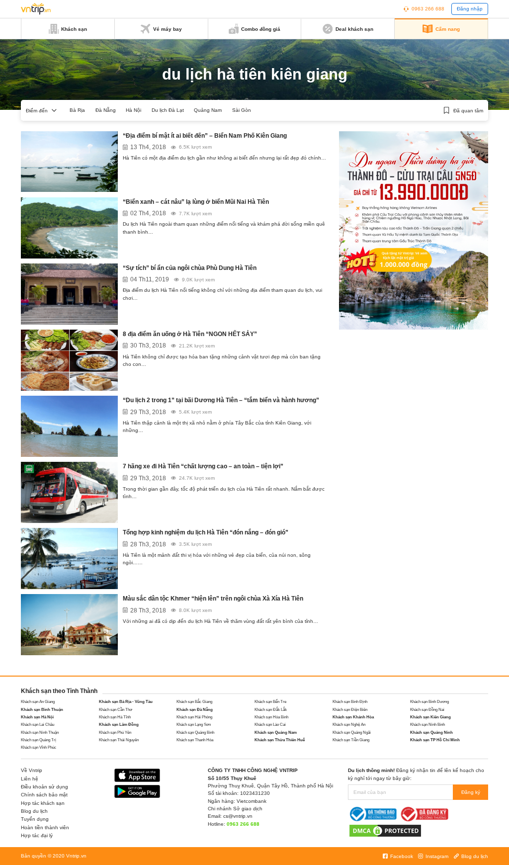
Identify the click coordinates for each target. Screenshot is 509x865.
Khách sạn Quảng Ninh (431, 732)
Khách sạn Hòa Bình (271, 717)
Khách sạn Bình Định (350, 701)
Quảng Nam (208, 110)
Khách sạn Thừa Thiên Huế (279, 740)
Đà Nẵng (105, 110)
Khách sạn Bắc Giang (194, 701)
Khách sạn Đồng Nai (427, 709)
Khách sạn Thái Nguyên (119, 740)
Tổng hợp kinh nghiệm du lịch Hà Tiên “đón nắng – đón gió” (205, 532)
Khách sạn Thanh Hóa (194, 740)
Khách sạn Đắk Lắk (270, 709)
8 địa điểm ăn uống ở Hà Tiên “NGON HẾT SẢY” (190, 334)
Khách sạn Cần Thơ (115, 709)
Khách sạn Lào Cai (270, 724)
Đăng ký (470, 792)
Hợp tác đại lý (37, 835)
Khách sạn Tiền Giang (351, 740)
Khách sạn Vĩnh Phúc (38, 747)
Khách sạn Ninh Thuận (40, 732)
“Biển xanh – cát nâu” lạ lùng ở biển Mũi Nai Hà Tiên (196, 201)
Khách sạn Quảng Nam (275, 732)
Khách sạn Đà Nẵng (194, 709)
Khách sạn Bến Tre (270, 701)
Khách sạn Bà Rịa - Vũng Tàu (126, 701)
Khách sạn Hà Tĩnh (115, 717)
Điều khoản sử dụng (44, 786)
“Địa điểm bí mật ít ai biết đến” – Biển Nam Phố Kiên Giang (205, 135)
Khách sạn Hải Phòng (194, 717)
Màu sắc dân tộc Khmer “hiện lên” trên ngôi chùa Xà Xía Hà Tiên (213, 598)
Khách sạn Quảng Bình (195, 732)
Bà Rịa (77, 110)
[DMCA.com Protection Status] (385, 830)
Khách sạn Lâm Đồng (119, 724)
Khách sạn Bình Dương (429, 701)
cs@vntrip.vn (238, 816)
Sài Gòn (241, 110)
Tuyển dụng (35, 819)
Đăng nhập (470, 8)
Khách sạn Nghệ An (349, 724)
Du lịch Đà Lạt (168, 110)
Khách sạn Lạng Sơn (193, 724)
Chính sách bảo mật (44, 794)
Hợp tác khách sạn (43, 803)
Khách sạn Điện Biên (350, 709)
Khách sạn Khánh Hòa (353, 717)
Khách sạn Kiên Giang (430, 717)
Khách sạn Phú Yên (115, 732)
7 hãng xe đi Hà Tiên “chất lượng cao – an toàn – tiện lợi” (203, 466)
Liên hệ (29, 778)
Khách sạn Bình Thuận (42, 709)
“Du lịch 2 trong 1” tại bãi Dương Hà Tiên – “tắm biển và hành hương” (221, 400)
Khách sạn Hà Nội (37, 717)
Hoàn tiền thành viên (45, 827)
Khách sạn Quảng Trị (38, 740)
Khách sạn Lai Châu (37, 724)
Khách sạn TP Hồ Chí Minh (435, 740)
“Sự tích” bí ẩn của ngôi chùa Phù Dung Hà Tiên (189, 267)
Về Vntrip (31, 770)
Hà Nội (133, 110)
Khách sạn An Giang (38, 701)
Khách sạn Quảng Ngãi (352, 732)
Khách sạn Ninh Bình (427, 724)
